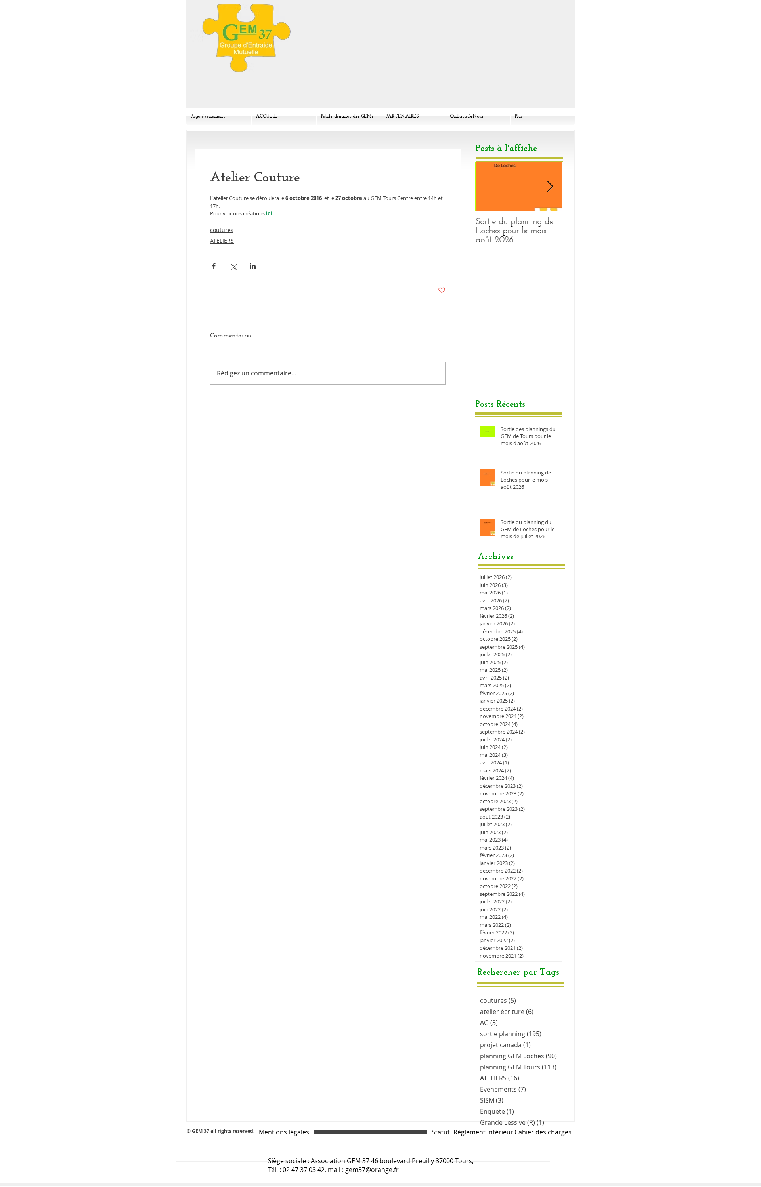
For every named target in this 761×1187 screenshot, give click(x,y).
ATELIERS (222, 240)
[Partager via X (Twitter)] (233, 266)
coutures (221, 230)
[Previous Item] (487, 187)
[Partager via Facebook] (214, 266)
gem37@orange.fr (372, 1169)
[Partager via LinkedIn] (252, 266)
